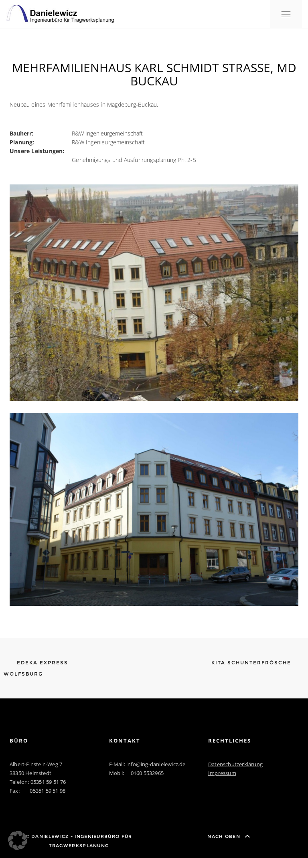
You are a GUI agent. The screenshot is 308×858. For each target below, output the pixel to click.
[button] (17, 840)
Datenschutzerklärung (235, 764)
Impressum (222, 773)
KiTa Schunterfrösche (252, 663)
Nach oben (224, 836)
